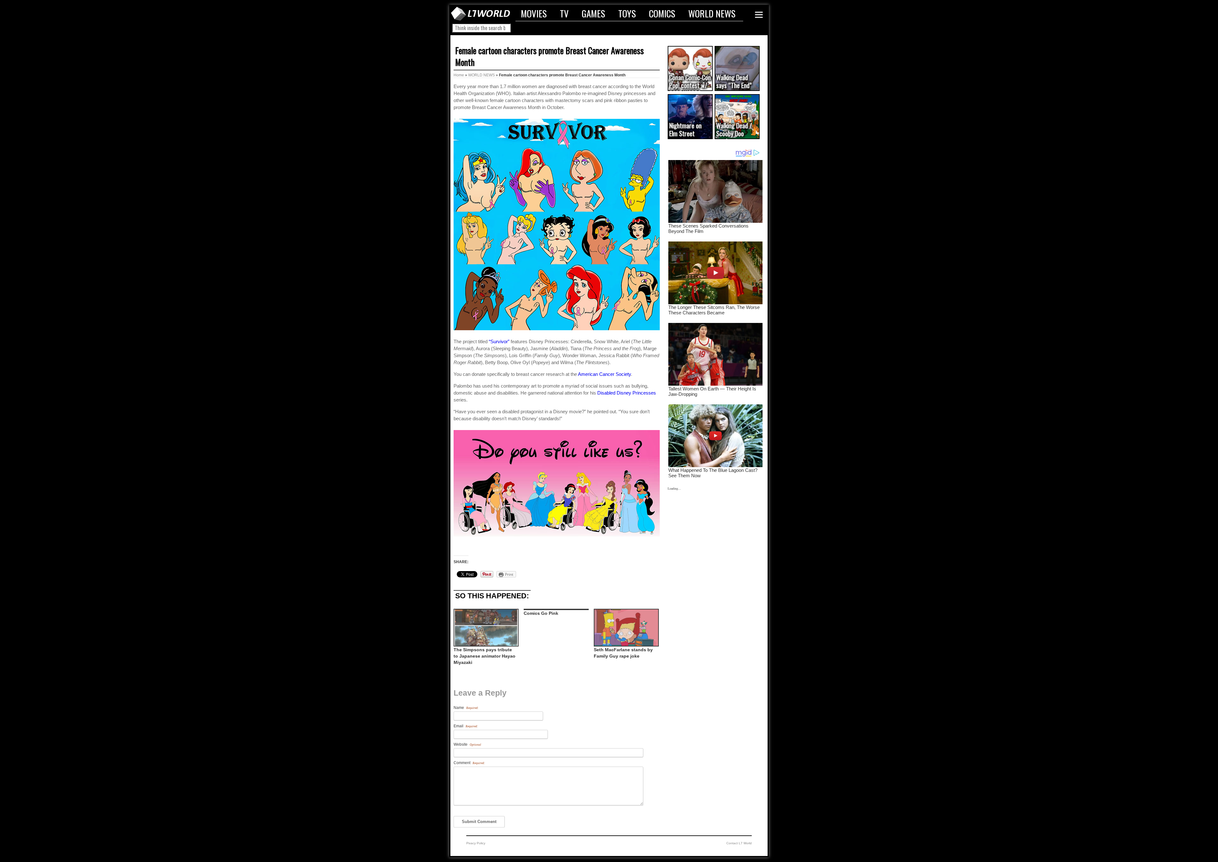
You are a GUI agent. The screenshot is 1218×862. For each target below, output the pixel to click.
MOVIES (534, 13)
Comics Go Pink (541, 613)
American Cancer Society (604, 374)
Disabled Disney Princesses (626, 393)
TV (564, 13)
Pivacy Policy (475, 843)
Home (459, 75)
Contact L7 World (739, 843)
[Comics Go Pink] (555, 609)
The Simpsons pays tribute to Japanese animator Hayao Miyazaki (484, 656)
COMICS (662, 13)
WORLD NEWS (712, 13)
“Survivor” (499, 341)
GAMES (593, 13)
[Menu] (759, 14)
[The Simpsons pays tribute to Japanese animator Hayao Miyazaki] (485, 627)
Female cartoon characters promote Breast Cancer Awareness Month (549, 56)
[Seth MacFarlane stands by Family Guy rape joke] (626, 627)
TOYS (627, 13)
